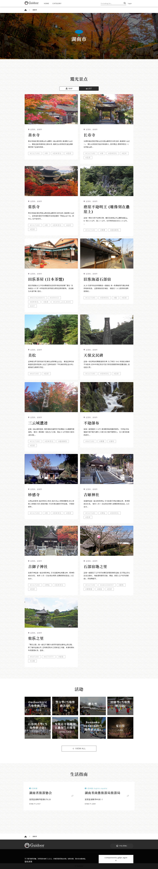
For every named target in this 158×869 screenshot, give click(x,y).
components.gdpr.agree (116, 859)
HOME (46, 3)
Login (130, 3)
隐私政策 (28, 861)
